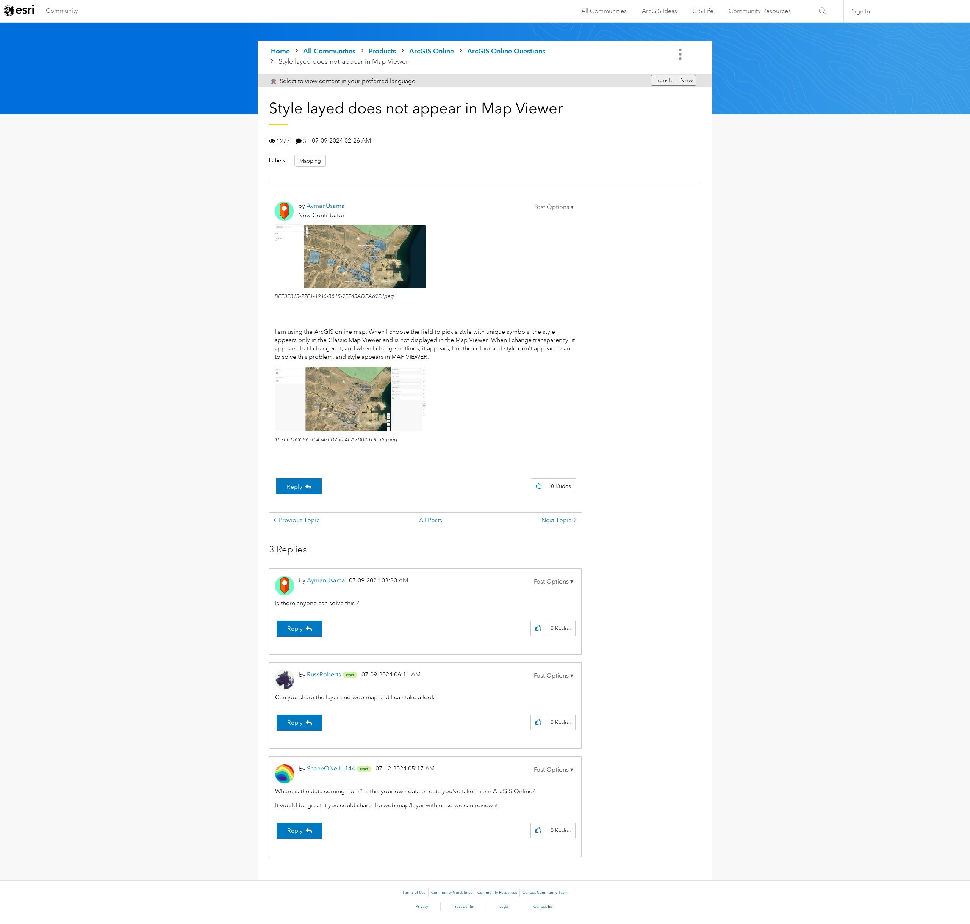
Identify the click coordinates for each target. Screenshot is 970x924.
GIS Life (702, 11)
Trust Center (464, 906)
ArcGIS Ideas (659, 11)
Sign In (860, 11)
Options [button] (681, 54)
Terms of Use (414, 892)
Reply (294, 487)
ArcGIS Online (431, 51)
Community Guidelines (451, 892)
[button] (554, 207)
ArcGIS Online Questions (506, 51)
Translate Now (673, 80)
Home (280, 51)
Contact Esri (544, 906)
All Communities (604, 11)
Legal (504, 906)
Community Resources (760, 11)
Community (62, 10)
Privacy (422, 906)
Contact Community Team (545, 892)
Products (382, 51)
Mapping (310, 160)
